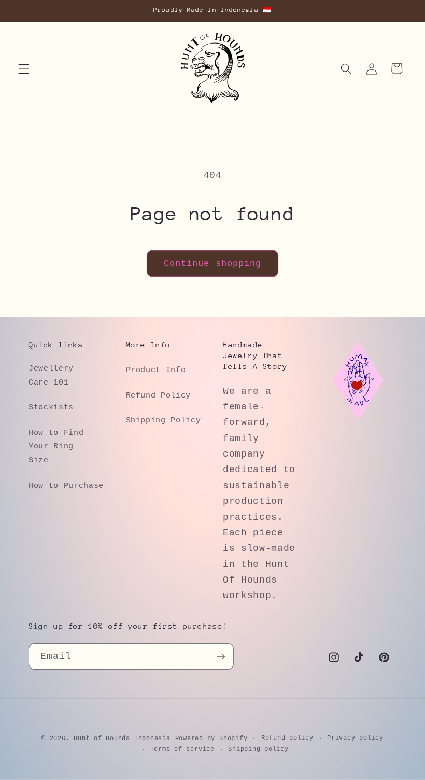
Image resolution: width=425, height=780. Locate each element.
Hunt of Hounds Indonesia (122, 738)
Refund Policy (158, 395)
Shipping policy (258, 749)
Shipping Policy (163, 420)
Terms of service (182, 749)
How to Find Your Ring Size (56, 446)
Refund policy (287, 738)
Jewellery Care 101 (51, 375)
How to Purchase (66, 485)
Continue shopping (213, 263)
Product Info (156, 370)
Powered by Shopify (211, 738)
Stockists (51, 407)
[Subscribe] (220, 656)
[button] (23, 68)
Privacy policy (355, 738)
